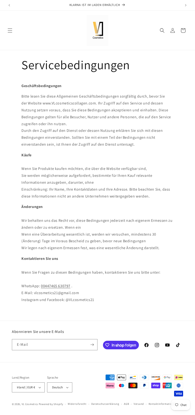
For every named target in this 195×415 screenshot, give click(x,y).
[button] (10, 30)
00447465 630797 (55, 285)
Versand (139, 403)
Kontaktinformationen (163, 403)
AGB (126, 403)
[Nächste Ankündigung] (185, 5)
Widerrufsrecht (77, 403)
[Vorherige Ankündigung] (9, 5)
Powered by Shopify (51, 404)
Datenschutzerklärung (105, 403)
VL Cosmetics (30, 404)
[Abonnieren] (92, 344)
